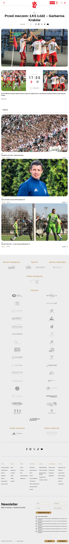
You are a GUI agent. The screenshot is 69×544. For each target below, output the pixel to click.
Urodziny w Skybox (43, 479)
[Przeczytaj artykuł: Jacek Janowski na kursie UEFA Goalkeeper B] (34, 177)
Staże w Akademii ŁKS (34, 483)
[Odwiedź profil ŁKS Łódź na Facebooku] (26, 449)
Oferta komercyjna (43, 470)
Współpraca (51, 475)
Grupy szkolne (61, 473)
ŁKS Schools (32, 481)
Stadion (2, 478)
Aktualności (13, 470)
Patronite (60, 481)
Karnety (22, 470)
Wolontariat (60, 478)
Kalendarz (3, 475)
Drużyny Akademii (33, 478)
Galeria (12, 478)
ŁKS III (31, 475)
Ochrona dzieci (4, 483)
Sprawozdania (4, 481)
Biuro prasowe (52, 467)
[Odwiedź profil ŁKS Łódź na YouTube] (42, 449)
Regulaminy (22, 478)
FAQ (21, 473)
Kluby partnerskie (33, 486)
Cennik (21, 467)
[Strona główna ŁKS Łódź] (34, 5)
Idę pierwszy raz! (61, 467)
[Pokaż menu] (4, 2)
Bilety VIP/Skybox (43, 467)
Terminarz (13, 473)
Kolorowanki (60, 483)
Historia (2, 473)
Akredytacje (51, 473)
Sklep (50, 541)
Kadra (12, 467)
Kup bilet (62, 541)
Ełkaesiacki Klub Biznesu (42, 473)
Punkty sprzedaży (24, 475)
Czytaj (64, 157)
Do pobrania (51, 470)
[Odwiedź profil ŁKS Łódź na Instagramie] (30, 449)
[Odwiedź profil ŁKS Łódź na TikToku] (38, 449)
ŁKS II (31, 473)
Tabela (12, 475)
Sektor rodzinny (61, 475)
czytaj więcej (40, 519)
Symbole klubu (4, 470)
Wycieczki (60, 470)
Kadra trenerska (33, 470)
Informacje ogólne (5, 467)
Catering (12, 481)
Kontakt (31, 489)
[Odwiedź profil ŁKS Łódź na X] (34, 449)
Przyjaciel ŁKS (42, 477)
